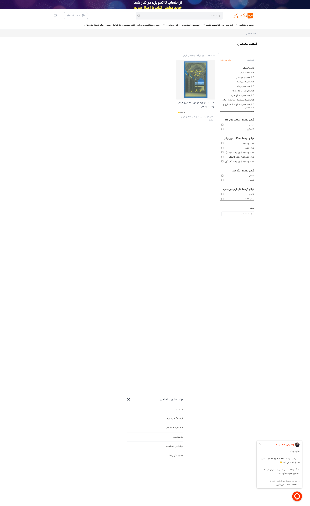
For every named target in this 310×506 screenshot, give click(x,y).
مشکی (251, 175)
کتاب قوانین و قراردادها (243, 90)
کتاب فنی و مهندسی (245, 77)
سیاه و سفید (248, 143)
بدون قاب (249, 198)
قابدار (251, 194)
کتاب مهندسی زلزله (245, 86)
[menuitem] (245, 25)
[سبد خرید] (55, 16)
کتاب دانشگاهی (247, 72)
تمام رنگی (249, 148)
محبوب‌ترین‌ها (176, 455)
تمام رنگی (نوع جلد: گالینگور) (240, 157)
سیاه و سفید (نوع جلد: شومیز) (240, 152)
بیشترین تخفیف (174, 446)
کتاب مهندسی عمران (245, 81)
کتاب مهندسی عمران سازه (242, 95)
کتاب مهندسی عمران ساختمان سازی (238, 99)
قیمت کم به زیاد (174, 418)
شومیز (251, 124)
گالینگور (250, 129)
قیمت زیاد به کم (174, 428)
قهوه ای (250, 180)
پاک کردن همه (225, 60)
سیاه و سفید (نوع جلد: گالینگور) (239, 161)
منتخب (179, 409)
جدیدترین (178, 437)
